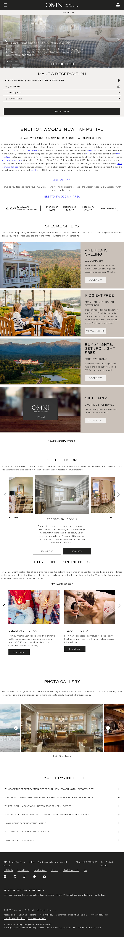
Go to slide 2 (57, 64)
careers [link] (54, 870)
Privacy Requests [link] (99, 914)
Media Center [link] (23, 870)
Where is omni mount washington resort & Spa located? (39, 806)
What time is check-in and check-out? (27, 831)
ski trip (91, 150)
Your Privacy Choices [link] (14, 918)
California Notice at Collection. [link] (71, 914)
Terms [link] (33, 914)
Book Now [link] (95, 280)
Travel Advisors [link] (40, 870)
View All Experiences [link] (61, 584)
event (33, 170)
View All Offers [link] (95, 331)
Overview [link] (68, 12)
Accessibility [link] (10, 914)
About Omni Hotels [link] (71, 870)
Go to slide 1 (53, 64)
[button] (118, 4)
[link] (40, 265)
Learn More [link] (95, 420)
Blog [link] (85, 870)
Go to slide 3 (62, 64)
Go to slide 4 (67, 64)
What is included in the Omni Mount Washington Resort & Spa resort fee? (49, 797)
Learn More (12, 62)
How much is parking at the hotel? (25, 823)
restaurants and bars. (12, 160)
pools (12, 150)
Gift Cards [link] (8, 870)
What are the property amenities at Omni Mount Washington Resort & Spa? (50, 789)
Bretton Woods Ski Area (62, 196)
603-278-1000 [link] (90, 862)
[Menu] (5, 4)
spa (88, 153)
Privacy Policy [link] (46, 914)
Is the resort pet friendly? (21, 840)
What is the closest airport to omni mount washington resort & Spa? (47, 814)
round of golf (31, 150)
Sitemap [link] (23, 914)
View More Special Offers (60, 441)
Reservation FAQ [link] (37, 918)
